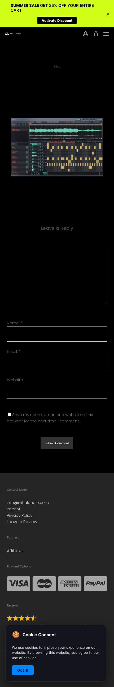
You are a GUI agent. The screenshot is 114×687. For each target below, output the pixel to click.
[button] (106, 33)
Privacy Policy (19, 515)
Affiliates (15, 550)
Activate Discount (57, 20)
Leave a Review (22, 521)
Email (14, 351)
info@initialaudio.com (28, 502)
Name (15, 323)
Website (15, 380)
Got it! (22, 670)
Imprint (13, 509)
